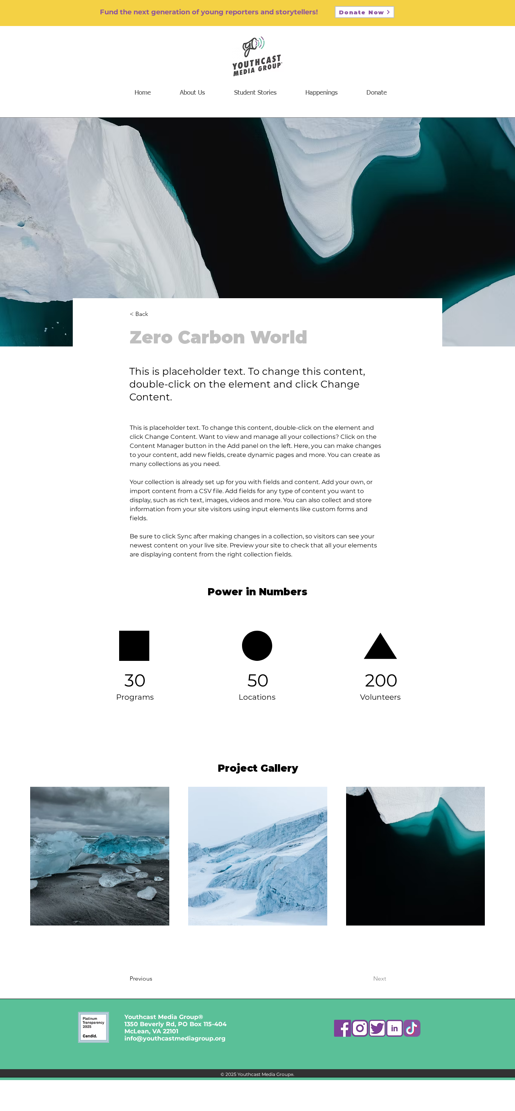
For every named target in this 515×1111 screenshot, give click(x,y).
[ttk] (411, 1028)
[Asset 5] (377, 1028)
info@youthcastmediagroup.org (174, 1038)
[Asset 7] (342, 1028)
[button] (321, 93)
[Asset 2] (359, 1028)
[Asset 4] (394, 1028)
